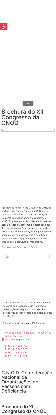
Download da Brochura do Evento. (20, 247)
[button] (3, 26)
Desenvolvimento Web (13, 397)
